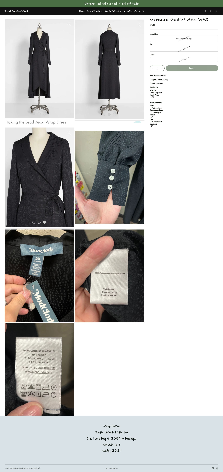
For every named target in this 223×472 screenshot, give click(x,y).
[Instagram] (217, 468)
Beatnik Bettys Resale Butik (18, 468)
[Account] (210, 11)
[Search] (205, 11)
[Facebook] (213, 468)
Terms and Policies (112, 468)
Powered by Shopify (34, 468)
